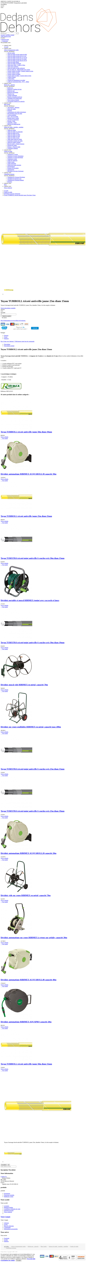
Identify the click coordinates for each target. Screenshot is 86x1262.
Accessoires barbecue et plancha (16, 101)
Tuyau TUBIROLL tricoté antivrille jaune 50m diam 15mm (26, 1064)
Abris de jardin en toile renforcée (16, 68)
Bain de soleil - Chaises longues (15, 144)
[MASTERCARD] (51, 1257)
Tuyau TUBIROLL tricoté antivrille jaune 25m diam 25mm (26, 516)
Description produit (9, 346)
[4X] (63, 1259)
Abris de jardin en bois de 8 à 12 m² (16, 56)
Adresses (6, 1223)
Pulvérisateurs (11, 166)
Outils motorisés (11, 163)
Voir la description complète (8, 308)
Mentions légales (8, 1207)
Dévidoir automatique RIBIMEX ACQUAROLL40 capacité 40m (28, 980)
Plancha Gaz (10, 94)
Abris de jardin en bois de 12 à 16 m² (17, 57)
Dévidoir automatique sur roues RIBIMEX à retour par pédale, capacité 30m (34, 937)
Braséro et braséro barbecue (14, 97)
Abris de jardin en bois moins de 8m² (17, 54)
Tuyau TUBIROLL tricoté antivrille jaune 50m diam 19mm (26, 432)
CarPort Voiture (11, 77)
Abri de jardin (11, 53)
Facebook (6, 1238)
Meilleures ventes (8, 1196)
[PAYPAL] (56, 1257)
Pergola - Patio (11, 121)
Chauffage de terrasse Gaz (14, 178)
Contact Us (4, 1176)
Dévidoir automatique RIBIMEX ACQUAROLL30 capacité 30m (28, 474)
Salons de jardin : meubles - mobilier (58, 1246)
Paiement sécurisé (8, 1210)
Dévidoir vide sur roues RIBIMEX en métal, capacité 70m (26, 895)
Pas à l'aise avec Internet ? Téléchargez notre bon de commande (17, 341)
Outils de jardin (74, 1246)
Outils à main (10, 162)
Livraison (6, 1206)
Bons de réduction (9, 1226)
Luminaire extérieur (12, 148)
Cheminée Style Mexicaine (14, 98)
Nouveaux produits (9, 1195)
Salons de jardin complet (13, 142)
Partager (6, 335)
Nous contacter (8, 1212)
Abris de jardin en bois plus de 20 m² (17, 60)
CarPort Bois (10, 78)
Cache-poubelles (11, 115)
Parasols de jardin (12, 145)
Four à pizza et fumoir (13, 100)
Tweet (5, 337)
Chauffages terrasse (11, 1248)
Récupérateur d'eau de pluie (14, 113)
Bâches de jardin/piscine (13, 124)
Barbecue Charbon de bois (14, 89)
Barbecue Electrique (12, 92)
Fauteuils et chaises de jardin (15, 141)
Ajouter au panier (6, 316)
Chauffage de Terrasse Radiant (15, 180)
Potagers (9, 110)
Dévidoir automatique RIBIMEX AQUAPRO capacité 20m (26, 1022)
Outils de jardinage (12, 160)
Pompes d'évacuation (13, 168)
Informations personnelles (11, 1229)
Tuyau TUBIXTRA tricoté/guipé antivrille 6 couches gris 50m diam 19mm (32, 642)
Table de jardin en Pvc (13, 133)
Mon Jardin (44, 1246)
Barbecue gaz (11, 91)
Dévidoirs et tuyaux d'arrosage (15, 171)
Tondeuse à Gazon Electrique (15, 157)
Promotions (7, 1193)
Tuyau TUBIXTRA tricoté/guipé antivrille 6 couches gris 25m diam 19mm (32, 811)
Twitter (6, 1240)
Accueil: (6, 1246)
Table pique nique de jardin (14, 139)
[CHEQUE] (72, 1259)
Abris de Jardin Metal (13, 62)
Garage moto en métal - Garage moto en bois (19, 75)
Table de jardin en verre (13, 136)
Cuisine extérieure (12, 95)
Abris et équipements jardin (18, 1246)
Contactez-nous (6, 36)
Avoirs (6, 1224)
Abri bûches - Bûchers (13, 107)
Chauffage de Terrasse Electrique (16, 177)
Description (7, 344)
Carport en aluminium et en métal (16, 80)
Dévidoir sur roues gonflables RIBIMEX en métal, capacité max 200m (31, 727)
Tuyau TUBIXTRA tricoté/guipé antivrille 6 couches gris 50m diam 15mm (32, 558)
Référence (3, 391)
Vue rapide (4, 438)
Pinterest (6, 338)
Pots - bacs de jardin (12, 116)
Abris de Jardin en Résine (14, 63)
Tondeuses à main (12, 159)
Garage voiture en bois (13, 72)
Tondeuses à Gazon (12, 154)
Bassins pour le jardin (13, 118)
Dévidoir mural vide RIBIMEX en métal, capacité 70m (24, 685)
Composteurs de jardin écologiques (16, 112)
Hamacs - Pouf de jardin (13, 147)
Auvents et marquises (13, 119)
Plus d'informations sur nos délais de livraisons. (13, 320)
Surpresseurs (10, 169)
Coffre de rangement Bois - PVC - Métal (18, 81)
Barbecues (10, 88)
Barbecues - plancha (33, 1246)
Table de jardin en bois (13, 138)
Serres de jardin (11, 109)
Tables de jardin (11, 130)
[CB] (42, 1257)
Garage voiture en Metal (13, 74)
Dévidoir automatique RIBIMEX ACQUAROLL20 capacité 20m (28, 853)
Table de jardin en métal (13, 134)
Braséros (9, 181)
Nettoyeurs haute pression (14, 165)
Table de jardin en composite (15, 131)
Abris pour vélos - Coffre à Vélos (16, 65)
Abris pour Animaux (12, 66)
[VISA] (47, 1257)
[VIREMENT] (81, 1259)
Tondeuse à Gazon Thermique (15, 156)
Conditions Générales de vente (12, 1209)
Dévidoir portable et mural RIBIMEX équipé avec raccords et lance (30, 600)
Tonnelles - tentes (12, 122)
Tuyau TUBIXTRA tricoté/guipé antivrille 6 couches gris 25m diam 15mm (32, 769)
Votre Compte (5, 1217)
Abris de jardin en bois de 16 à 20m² (17, 59)
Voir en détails (4, 437)
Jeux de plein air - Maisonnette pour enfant (18, 69)
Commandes (7, 1227)
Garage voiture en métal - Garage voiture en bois (20, 71)
